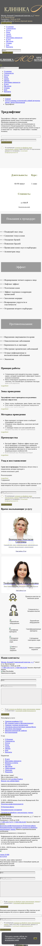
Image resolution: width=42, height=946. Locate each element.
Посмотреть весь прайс (24, 207)
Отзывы (21, 945)
